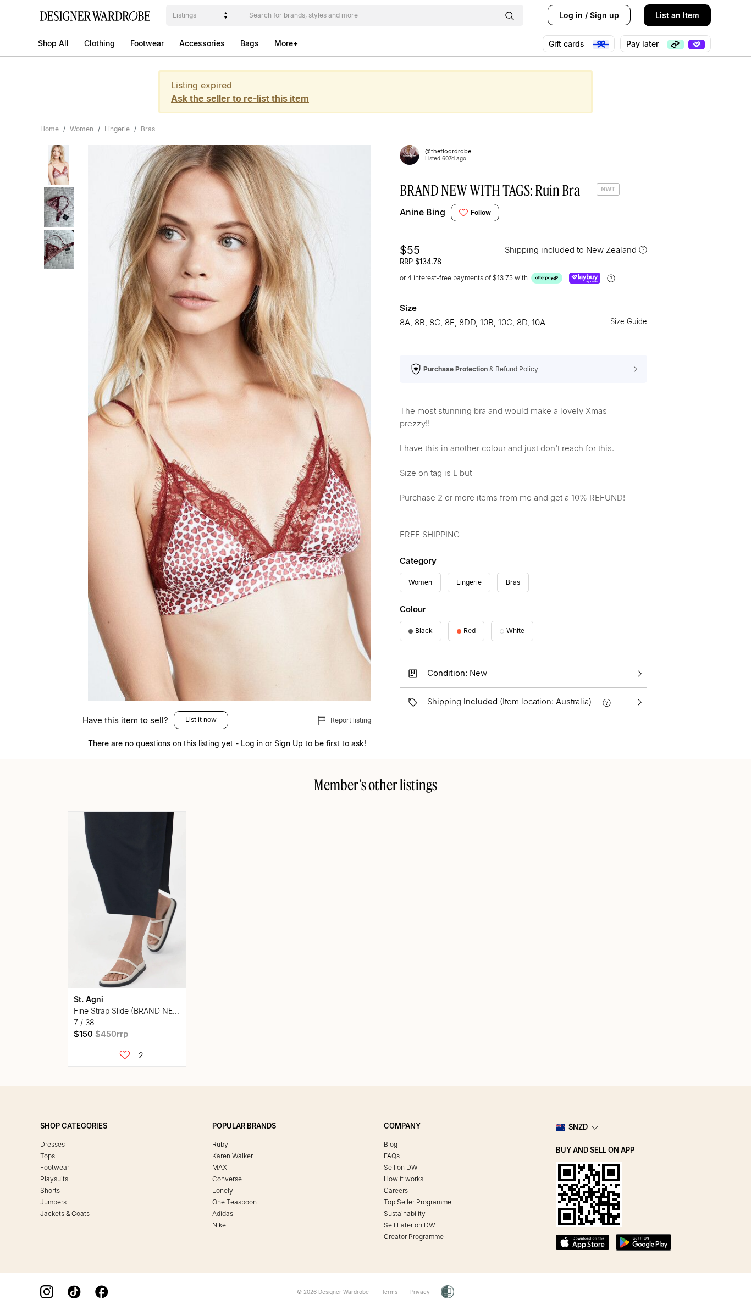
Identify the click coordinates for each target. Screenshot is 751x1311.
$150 (101, 1034)
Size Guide (628, 322)
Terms (389, 1291)
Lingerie (117, 129)
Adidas (222, 1213)
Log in (571, 15)
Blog (390, 1144)
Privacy (420, 1291)
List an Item (677, 15)
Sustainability (405, 1213)
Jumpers (53, 1202)
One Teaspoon (234, 1202)
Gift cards (568, 43)
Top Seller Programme (417, 1202)
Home (49, 129)
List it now (201, 719)
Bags (249, 43)
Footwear (147, 43)
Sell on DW (401, 1167)
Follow (481, 212)
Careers (396, 1190)
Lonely (222, 1190)
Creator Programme (414, 1236)
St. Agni (88, 999)
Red (469, 630)
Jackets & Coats (65, 1213)
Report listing (350, 720)
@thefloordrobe (448, 151)
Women (81, 129)
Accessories (202, 43)
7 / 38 (84, 1022)
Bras (148, 129)
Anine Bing (422, 212)
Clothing (99, 43)
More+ (286, 43)
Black (424, 630)
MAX (219, 1167)
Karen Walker (232, 1156)
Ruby (220, 1144)
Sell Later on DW (409, 1225)
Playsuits (54, 1179)
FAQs (392, 1156)
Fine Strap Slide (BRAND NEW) (128, 1010)
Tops (47, 1156)
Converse (227, 1179)
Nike (219, 1225)
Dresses (52, 1144)
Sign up (604, 15)
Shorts (50, 1190)
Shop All (53, 43)
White (515, 630)
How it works (403, 1179)
